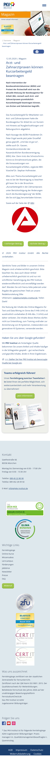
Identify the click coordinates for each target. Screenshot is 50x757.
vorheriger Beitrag (13, 243)
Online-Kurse (8, 554)
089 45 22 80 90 (17, 478)
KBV (32, 203)
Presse (5, 575)
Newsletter (7, 571)
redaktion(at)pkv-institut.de (25, 297)
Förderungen (8, 564)
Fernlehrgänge (8, 550)
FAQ (4, 579)
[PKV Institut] (9, 5)
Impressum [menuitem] (22, 750)
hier (19, 197)
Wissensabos (8, 557)
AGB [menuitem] (10, 750)
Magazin (16, 40)
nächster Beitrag (37, 243)
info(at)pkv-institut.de (18, 488)
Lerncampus (7, 561)
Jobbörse (6, 568)
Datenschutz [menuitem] (36, 750)
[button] (38, 52)
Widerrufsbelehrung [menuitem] (20, 753)
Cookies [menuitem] (37, 753)
